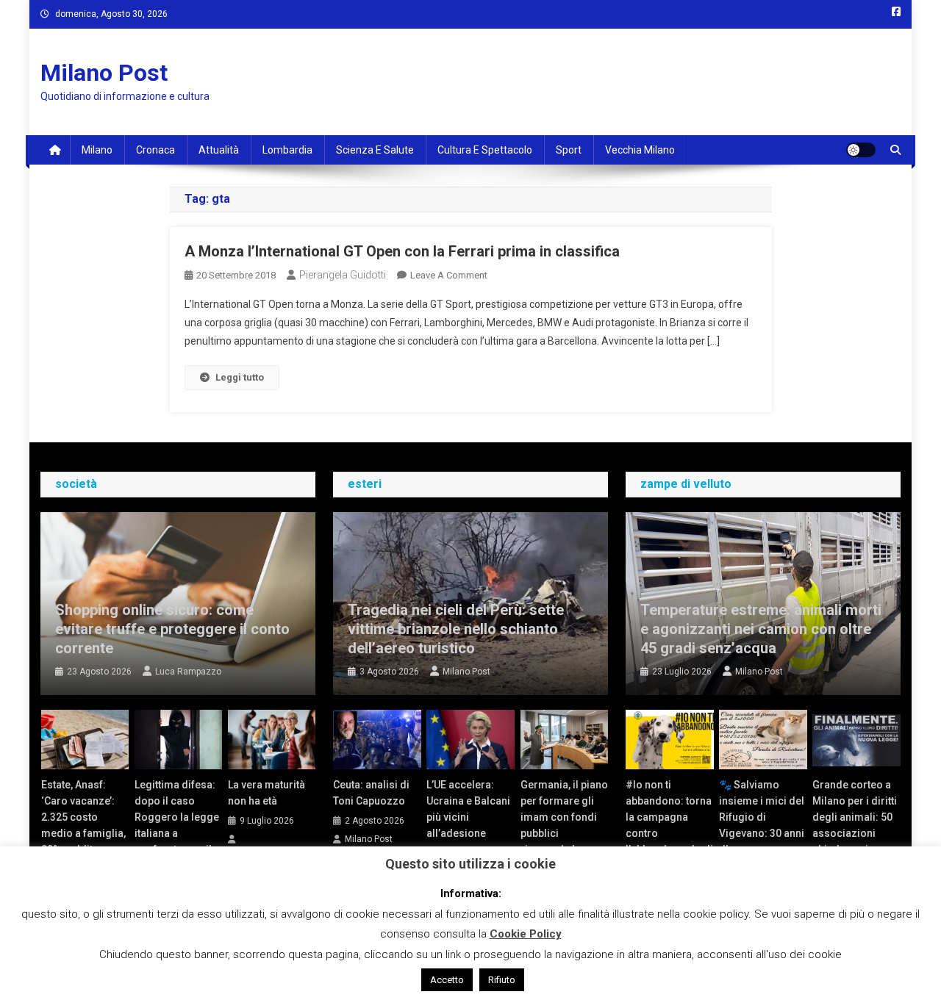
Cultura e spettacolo (484, 150)
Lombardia (287, 150)
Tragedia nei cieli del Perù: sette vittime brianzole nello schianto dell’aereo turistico (456, 629)
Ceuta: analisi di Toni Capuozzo (371, 793)
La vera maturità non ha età (266, 793)
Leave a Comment (448, 275)
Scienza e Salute (375, 150)
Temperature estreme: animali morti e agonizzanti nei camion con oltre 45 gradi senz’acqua (760, 629)
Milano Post (104, 73)
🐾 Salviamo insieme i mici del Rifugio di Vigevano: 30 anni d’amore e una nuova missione (761, 825)
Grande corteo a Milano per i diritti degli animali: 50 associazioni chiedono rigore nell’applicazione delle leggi (854, 833)
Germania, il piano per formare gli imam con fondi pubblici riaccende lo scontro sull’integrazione (564, 833)
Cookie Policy (526, 933)
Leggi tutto (239, 377)
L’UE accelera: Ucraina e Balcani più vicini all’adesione (468, 809)
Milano (97, 150)
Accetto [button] (447, 979)
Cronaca (155, 150)
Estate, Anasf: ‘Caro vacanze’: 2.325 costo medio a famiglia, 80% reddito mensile (83, 825)
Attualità (218, 150)
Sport (569, 150)
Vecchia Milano (640, 150)
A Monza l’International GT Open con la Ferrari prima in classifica (402, 251)
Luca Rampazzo (188, 671)
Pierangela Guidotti (342, 275)
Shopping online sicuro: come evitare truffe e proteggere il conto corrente (172, 629)
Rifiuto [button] (501, 979)
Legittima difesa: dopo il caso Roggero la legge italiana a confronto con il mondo (177, 825)
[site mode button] (861, 150)
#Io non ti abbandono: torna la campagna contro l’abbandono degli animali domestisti (669, 833)
